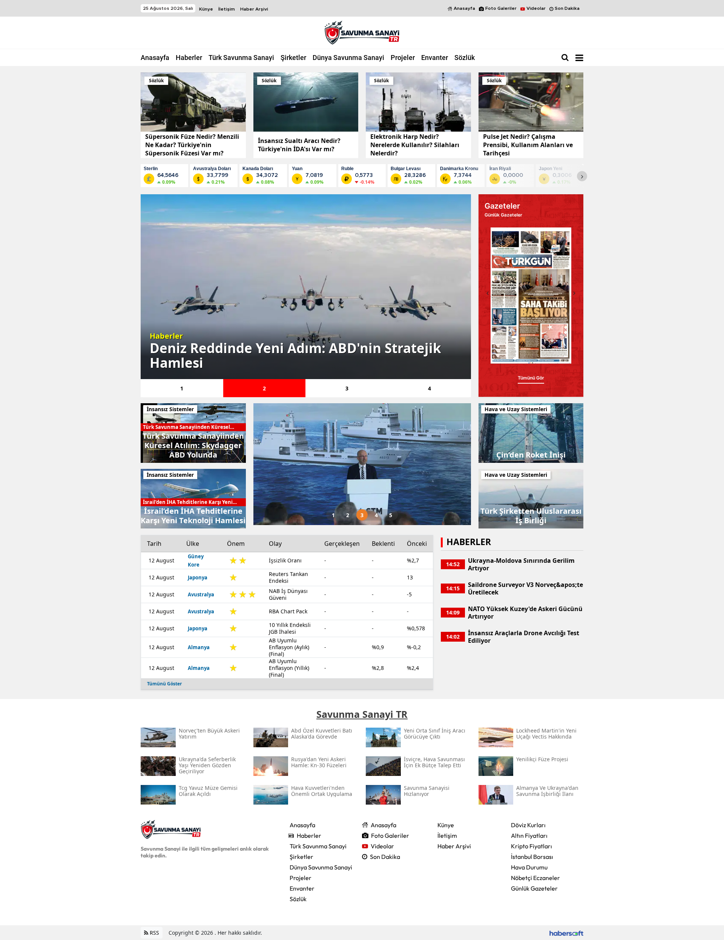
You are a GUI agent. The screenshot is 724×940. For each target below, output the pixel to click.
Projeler (403, 57)
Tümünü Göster (164, 683)
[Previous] (487, 293)
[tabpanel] (306, 286)
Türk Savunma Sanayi (241, 57)
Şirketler (293, 57)
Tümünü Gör (531, 372)
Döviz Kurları (528, 825)
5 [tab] (390, 515)
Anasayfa (464, 8)
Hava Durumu (529, 867)
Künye (206, 9)
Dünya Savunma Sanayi (348, 57)
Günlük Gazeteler (534, 888)
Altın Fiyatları (529, 835)
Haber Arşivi (254, 9)
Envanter (434, 57)
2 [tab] (264, 388)
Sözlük (464, 57)
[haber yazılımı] (566, 933)
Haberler (189, 57)
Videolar (536, 8)
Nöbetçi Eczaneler (535, 878)
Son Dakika (567, 8)
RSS (153, 932)
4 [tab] (429, 388)
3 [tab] (346, 388)
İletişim (226, 9)
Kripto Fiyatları (531, 846)
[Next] (582, 176)
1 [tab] (181, 388)
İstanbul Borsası (532, 856)
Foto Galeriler (501, 8)
